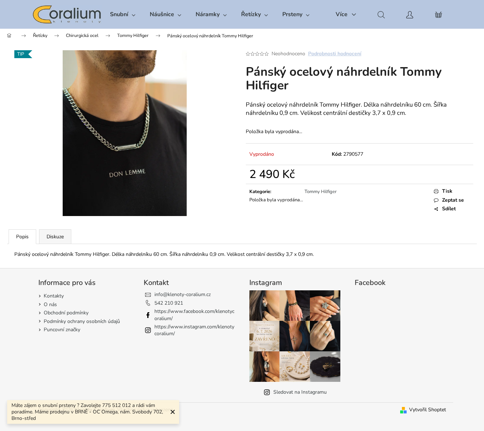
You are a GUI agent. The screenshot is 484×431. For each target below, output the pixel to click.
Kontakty (54, 295)
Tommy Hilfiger (321, 191)
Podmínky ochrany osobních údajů (82, 321)
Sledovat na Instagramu (300, 392)
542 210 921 (168, 303)
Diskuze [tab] (55, 236)
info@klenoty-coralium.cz (182, 294)
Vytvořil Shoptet (427, 409)
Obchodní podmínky (66, 312)
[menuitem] (123, 14)
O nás (50, 304)
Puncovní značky (62, 329)
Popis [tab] (22, 236)
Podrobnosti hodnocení (334, 53)
